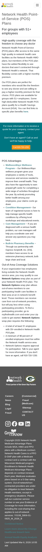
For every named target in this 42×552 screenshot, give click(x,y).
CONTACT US (27, 413)
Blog (7, 404)
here (25, 111)
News (8, 400)
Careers (9, 396)
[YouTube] (21, 424)
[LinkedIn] (27, 424)
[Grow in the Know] (13, 432)
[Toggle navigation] (37, 5)
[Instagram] (8, 424)
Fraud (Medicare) (27, 402)
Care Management (15, 224)
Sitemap (26, 407)
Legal (8, 408)
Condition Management (18, 207)
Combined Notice (14, 524)
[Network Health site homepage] (11, 5)
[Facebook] (14, 424)
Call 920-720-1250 (21, 147)
